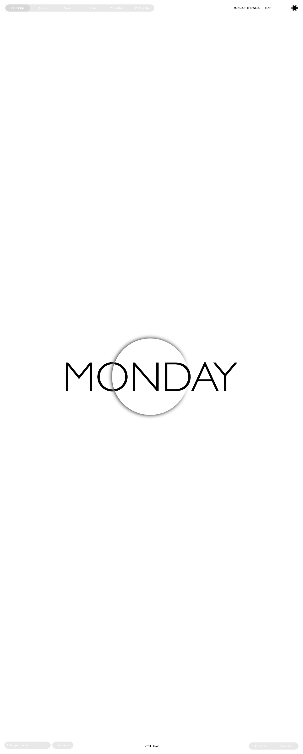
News (67, 8)
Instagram (261, 746)
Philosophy (142, 8)
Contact (286, 746)
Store (92, 8)
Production (117, 8)
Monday (17, 8)
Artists (42, 8)
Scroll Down (151, 746)
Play (268, 8)
